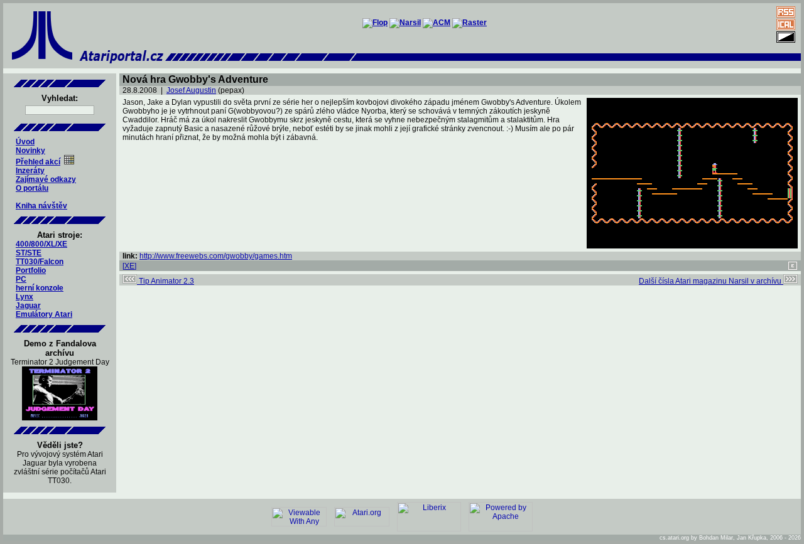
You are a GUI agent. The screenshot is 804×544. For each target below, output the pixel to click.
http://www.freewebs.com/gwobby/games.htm (215, 256)
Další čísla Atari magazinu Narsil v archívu (711, 281)
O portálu (32, 188)
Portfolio (31, 270)
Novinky (30, 150)
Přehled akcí (38, 161)
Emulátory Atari (44, 314)
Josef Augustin (191, 90)
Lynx (24, 296)
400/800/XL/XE (41, 244)
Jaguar (28, 305)
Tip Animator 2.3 (165, 281)
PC (21, 279)
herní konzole (39, 288)
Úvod (25, 141)
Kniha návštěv (41, 205)
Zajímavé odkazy (46, 179)
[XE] (129, 266)
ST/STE (28, 252)
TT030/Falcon (39, 261)
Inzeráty (30, 170)
